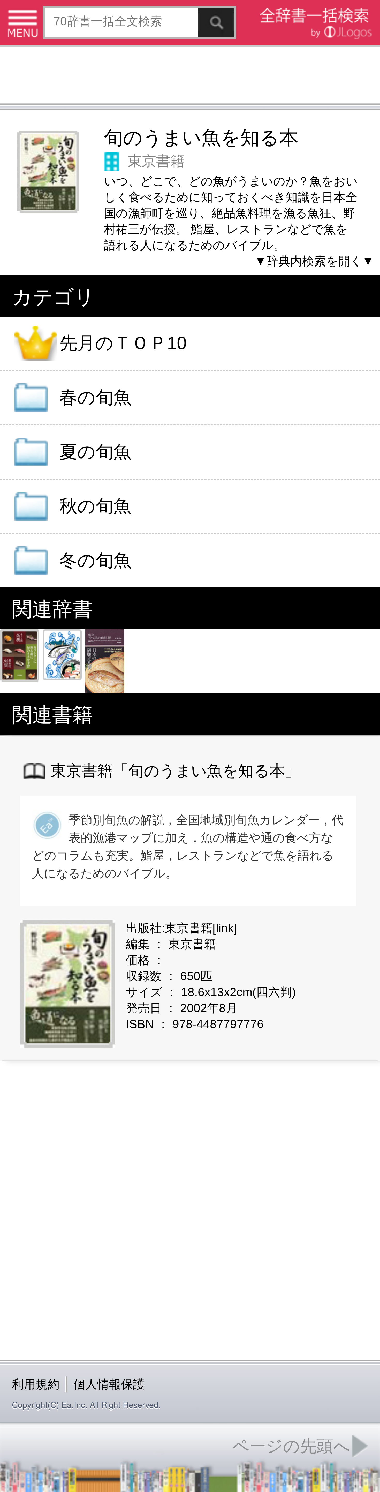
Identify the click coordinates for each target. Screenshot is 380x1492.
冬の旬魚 (95, 560)
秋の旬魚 (95, 506)
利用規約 (35, 1384)
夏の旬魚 (95, 452)
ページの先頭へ (291, 1446)
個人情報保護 (109, 1384)
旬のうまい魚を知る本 (201, 137)
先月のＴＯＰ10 (123, 343)
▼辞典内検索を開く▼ (314, 261)
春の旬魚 (95, 397)
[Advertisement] (190, 77)
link (225, 928)
